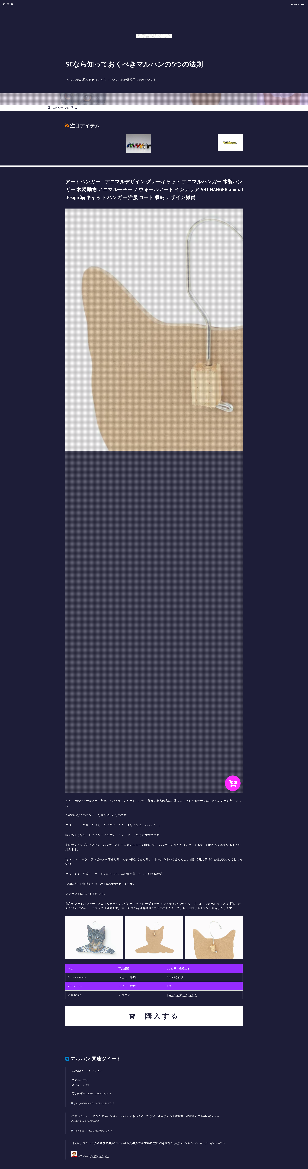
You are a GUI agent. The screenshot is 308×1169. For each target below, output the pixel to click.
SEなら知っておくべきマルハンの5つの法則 (134, 64)
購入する (158, 1016)
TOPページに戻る (64, 108)
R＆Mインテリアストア (182, 994)
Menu (295, 4)
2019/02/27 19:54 (102, 1130)
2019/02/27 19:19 (99, 1155)
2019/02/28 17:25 (104, 1103)
